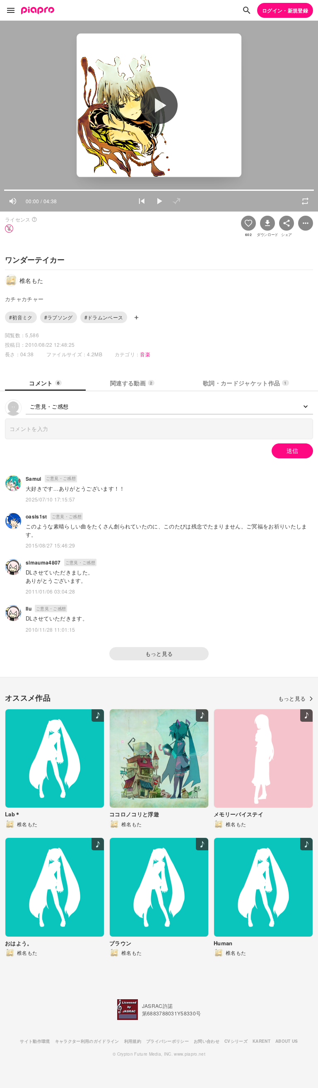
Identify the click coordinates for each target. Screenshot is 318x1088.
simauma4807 (43, 562)
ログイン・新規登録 (285, 10)
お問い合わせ (206, 1041)
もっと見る (159, 653)
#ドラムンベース (103, 317)
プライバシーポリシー (167, 1041)
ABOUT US (286, 1041)
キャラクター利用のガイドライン (87, 1041)
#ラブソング (58, 317)
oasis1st (36, 516)
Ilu (28, 608)
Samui (33, 478)
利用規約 (132, 1041)
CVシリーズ (236, 1041)
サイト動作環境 (35, 1041)
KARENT (261, 1041)
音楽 (145, 354)
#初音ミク (21, 317)
